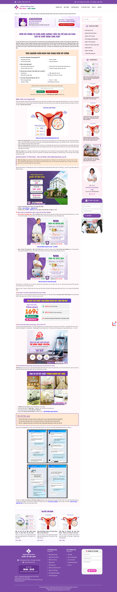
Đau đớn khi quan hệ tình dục (27, 66)
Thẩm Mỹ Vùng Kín (90, 53)
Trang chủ (17, 13)
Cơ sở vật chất (71, 559)
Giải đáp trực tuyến (52, 91)
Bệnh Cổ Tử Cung (90, 36)
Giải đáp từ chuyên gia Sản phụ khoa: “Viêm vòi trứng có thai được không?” (69, 533)
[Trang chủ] (29, 553)
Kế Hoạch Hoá (89, 30)
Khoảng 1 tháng (24, 82)
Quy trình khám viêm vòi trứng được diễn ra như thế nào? (47, 532)
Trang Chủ (59, 7)
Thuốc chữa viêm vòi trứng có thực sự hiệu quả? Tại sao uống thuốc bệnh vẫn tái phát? (40, 419)
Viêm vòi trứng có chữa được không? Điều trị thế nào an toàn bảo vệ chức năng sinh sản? (47, 35)
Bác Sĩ (93, 7)
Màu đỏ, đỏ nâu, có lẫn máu (55, 75)
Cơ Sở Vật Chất (85, 7)
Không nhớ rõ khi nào (54, 82)
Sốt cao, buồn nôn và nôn (27, 68)
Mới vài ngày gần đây (26, 80)
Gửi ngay (89, 215)
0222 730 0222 (26, 208)
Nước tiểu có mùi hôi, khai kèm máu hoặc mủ (59, 66)
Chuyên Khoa (74, 7)
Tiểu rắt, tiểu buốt (53, 61)
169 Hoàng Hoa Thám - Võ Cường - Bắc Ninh (89, 2)
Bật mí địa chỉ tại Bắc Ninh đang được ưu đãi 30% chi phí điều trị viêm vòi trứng (25, 533)
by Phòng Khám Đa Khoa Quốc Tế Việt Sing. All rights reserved (63, 587)
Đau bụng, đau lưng (25, 59)
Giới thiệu (66, 7)
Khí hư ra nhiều (52, 59)
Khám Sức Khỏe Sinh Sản (92, 44)
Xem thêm (18, 540)
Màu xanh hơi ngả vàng (26, 75)
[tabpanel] (92, 180)
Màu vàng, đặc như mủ (54, 73)
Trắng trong (23, 73)
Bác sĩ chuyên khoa (72, 557)
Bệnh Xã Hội (88, 47)
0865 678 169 (34, 208)
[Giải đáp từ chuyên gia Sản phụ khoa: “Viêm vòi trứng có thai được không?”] (69, 522)
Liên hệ (99, 7)
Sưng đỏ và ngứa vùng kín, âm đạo (57, 68)
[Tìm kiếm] (99, 19)
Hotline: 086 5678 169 (23, 2)
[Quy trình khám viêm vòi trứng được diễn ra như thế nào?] (47, 522)
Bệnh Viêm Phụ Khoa (90, 33)
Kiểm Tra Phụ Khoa (90, 42)
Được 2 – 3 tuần (53, 80)
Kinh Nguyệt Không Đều (91, 39)
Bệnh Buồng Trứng (25, 13)
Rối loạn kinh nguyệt (25, 61)
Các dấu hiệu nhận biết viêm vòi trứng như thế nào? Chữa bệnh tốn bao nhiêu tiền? (39, 421)
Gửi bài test (41, 91)
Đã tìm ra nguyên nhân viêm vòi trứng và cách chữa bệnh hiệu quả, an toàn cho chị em (40, 423)
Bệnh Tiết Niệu (89, 50)
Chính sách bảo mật (72, 562)
